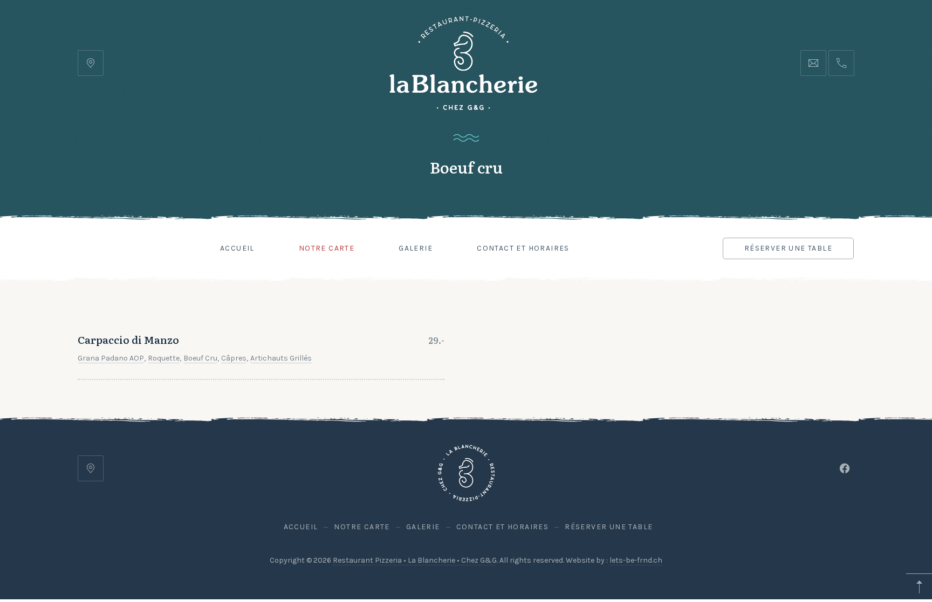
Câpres (233, 358)
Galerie (416, 248)
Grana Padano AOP (111, 358)
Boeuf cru (200, 358)
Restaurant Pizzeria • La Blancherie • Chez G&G (415, 560)
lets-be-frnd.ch (635, 560)
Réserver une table (788, 248)
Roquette (164, 358)
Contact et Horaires (523, 248)
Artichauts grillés (281, 358)
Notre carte (326, 248)
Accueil (237, 248)
